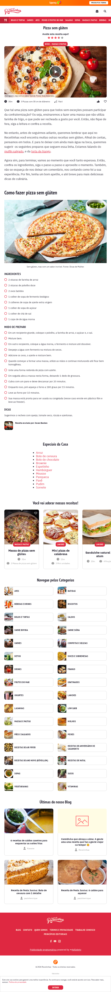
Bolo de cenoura (46, 456)
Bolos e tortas (18, 20)
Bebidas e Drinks (22, 604)
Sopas (77, 20)
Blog (18, 929)
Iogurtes (18, 695)
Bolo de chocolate (47, 459)
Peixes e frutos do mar (52, 20)
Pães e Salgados (22, 734)
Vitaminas (73, 786)
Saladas (69, 20)
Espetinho (42, 466)
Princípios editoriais (55, 934)
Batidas (72, 591)
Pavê (39, 480)
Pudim (40, 484)
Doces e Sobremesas (78, 656)
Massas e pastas (89, 20)
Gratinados (73, 682)
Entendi (55, 987)
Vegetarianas (21, 786)
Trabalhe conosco (85, 929)
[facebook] (51, 941)
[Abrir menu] (97, 11)
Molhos (72, 721)
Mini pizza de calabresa (61, 552)
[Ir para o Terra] (55, 2)
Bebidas (102, 20)
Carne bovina (21, 630)
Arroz (39, 452)
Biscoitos (73, 604)
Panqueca (42, 477)
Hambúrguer (44, 470)
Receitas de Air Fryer (25, 747)
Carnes (30, 20)
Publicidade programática (43, 949)
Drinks (17, 669)
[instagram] (59, 941)
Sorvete (41, 487)
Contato (27, 929)
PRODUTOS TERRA (98, 3)
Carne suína (74, 630)
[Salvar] (35, 513)
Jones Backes (41, 422)
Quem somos (41, 929)
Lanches (72, 695)
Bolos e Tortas (22, 617)
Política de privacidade (17, 982)
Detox (17, 656)
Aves (38, 20)
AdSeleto (76, 949)
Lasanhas (19, 708)
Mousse (41, 473)
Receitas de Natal (77, 760)
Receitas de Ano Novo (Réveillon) (31, 760)
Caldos (71, 617)
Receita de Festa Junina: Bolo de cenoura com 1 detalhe (29, 892)
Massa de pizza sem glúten (21, 552)
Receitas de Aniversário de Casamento (81, 747)
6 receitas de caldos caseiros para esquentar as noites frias (29, 842)
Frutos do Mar (22, 682)
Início (47, 44)
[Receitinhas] (12, 11)
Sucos (71, 773)
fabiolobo (55, 973)
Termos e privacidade (61, 929)
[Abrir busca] (105, 11)
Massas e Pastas (59, 44)
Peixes (71, 734)
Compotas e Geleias (77, 643)
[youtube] (55, 941)
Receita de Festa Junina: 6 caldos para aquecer (82, 892)
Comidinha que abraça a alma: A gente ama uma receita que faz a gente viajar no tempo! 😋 (82, 842)
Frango (71, 669)
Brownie (41, 463)
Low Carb (72, 708)
